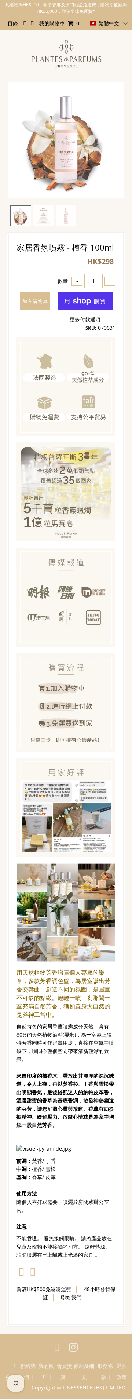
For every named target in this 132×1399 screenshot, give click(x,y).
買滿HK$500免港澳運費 (43, 1289)
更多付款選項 (85, 319)
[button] (109, 23)
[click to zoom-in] (112, 93)
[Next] (37, 93)
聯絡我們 (71, 1297)
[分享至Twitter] (33, 1273)
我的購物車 (59, 23)
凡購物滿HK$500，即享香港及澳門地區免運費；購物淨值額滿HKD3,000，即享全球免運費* (66, 7)
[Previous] (19, 93)
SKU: (90, 328)
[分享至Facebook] (21, 1273)
